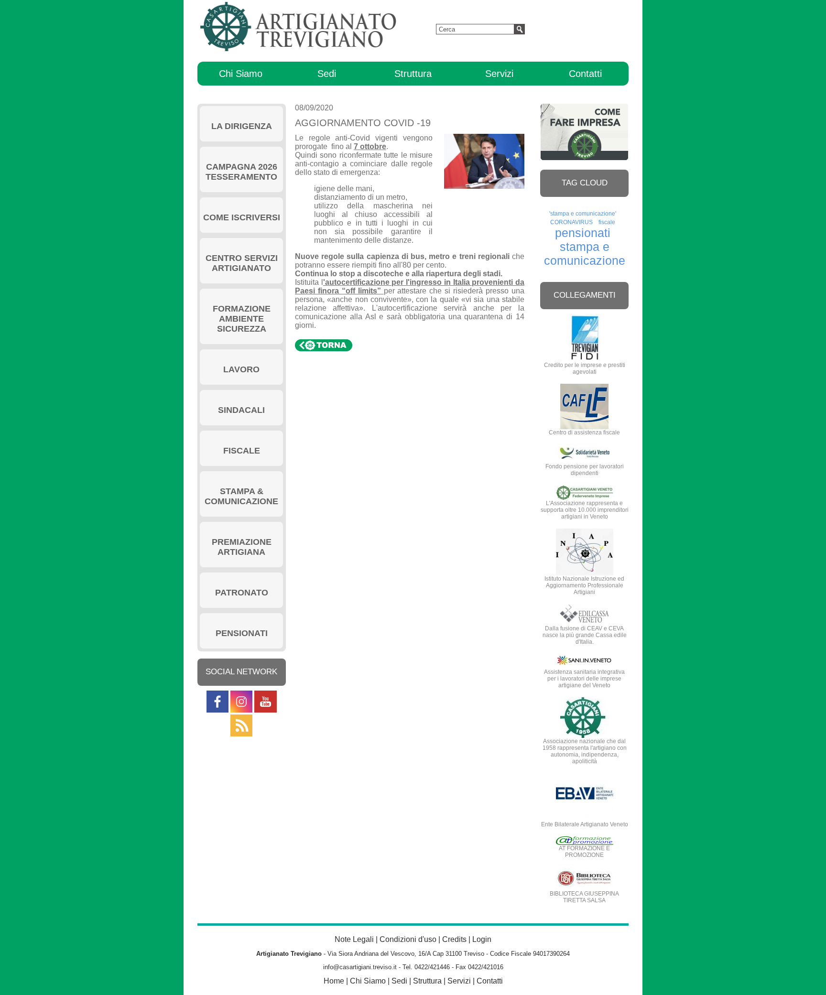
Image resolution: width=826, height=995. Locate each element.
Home (334, 981)
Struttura (413, 73)
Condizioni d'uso (408, 939)
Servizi (499, 73)
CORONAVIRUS (571, 222)
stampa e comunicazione (584, 253)
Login (481, 939)
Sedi (326, 73)
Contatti (585, 73)
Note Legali (354, 939)
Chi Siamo (240, 73)
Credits (454, 939)
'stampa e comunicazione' (582, 213)
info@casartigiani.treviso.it (360, 967)
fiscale (606, 222)
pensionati (582, 232)
